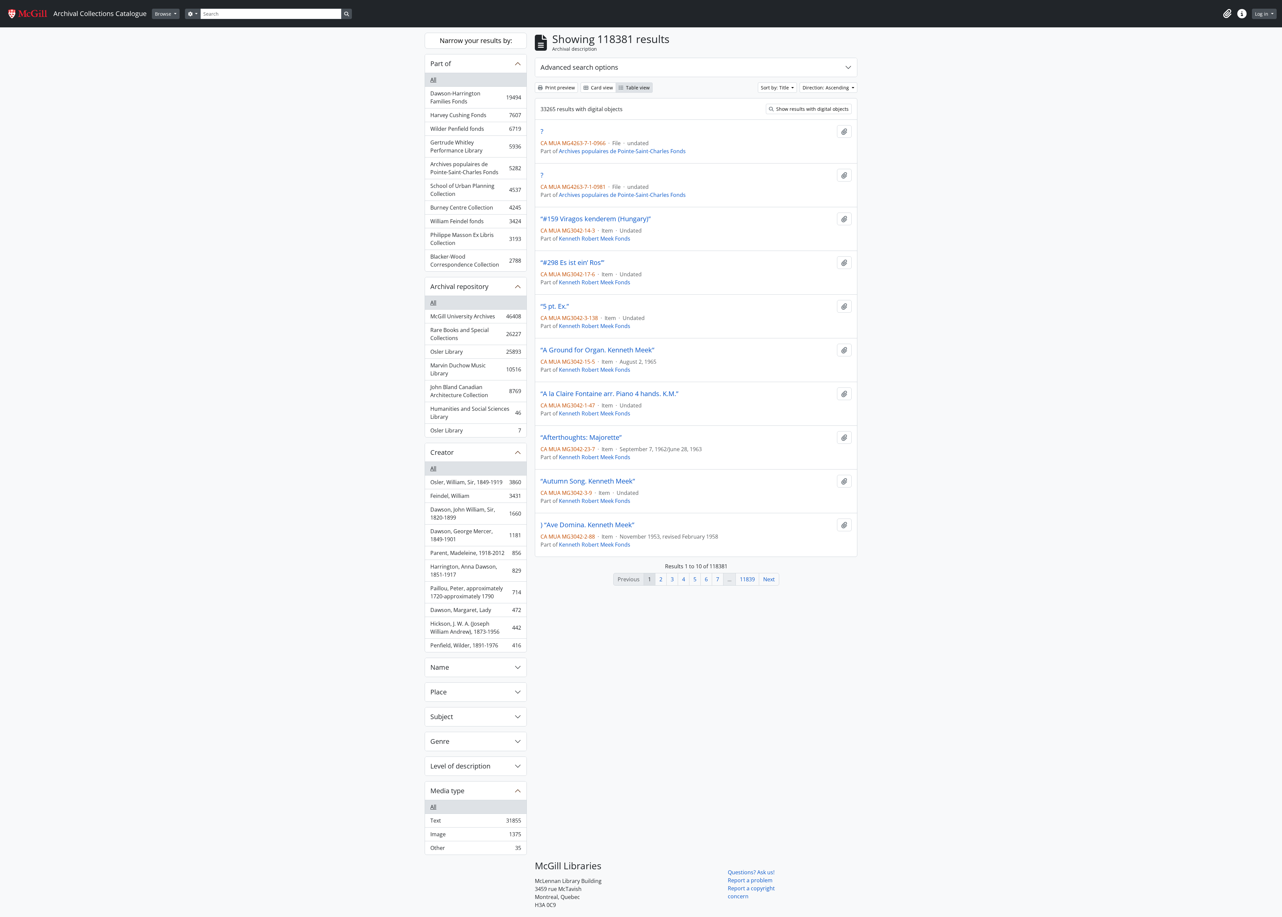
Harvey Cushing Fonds (475, 116)
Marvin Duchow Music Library (475, 369)
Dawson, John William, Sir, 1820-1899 (475, 513)
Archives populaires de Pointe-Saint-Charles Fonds (475, 168)
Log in (1262, 14)
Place (438, 691)
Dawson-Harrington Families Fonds (475, 97)
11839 (747, 579)
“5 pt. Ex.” (555, 306)
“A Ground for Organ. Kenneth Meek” (597, 350)
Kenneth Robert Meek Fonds (594, 238)
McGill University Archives (475, 318)
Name (439, 667)
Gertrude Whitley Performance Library (475, 146)
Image (475, 836)
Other (475, 849)
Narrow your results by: (476, 40)
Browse (164, 14)
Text (475, 822)
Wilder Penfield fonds (475, 130)
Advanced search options (579, 67)
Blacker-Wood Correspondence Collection (475, 260)
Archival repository (459, 286)
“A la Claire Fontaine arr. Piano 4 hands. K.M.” (609, 394)
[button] (1227, 13)
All (433, 79)
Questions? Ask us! (751, 872)
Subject (441, 716)
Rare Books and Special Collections (475, 334)
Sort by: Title (775, 87)
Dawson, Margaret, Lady (475, 611)
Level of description (460, 766)
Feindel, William (475, 497)
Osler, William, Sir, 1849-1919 (475, 484)
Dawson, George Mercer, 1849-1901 (475, 535)
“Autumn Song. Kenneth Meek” (588, 481)
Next (769, 579)
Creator (442, 452)
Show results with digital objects (812, 109)
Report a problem (750, 880)
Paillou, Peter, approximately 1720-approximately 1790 (475, 592)
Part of (440, 63)
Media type (447, 790)
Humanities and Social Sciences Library (475, 412)
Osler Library (475, 353)
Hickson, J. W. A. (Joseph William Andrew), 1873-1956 (475, 627)
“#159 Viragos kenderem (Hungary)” (596, 219)
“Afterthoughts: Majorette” (581, 437)
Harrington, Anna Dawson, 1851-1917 (475, 570)
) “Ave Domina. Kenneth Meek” (587, 525)
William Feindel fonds (475, 223)
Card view (601, 87)
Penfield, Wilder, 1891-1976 (475, 647)
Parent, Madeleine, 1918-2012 (475, 554)
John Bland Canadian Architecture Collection (475, 391)
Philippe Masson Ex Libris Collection (475, 239)
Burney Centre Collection (475, 209)
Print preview (559, 87)
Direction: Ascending (826, 87)
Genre (439, 741)
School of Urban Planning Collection (475, 190)
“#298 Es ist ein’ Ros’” (572, 263)
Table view (637, 87)
